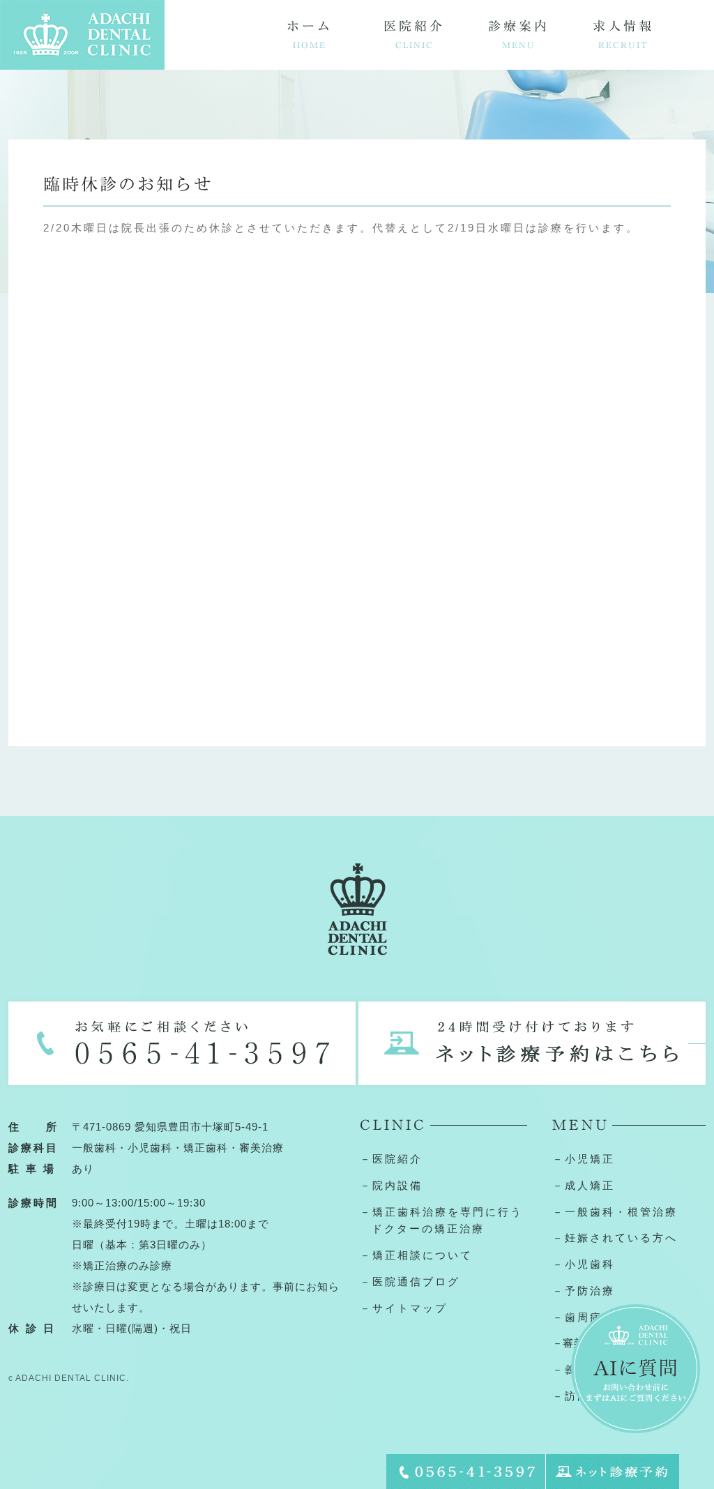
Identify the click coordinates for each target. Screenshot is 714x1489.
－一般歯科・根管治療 (615, 1212)
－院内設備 (391, 1185)
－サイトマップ (404, 1308)
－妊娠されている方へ (615, 1238)
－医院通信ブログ (410, 1281)
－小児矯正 (583, 1159)
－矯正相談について (416, 1255)
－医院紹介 (391, 1159)
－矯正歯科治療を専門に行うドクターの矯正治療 (441, 1220)
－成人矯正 (583, 1185)
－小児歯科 (583, 1264)
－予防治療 (583, 1291)
